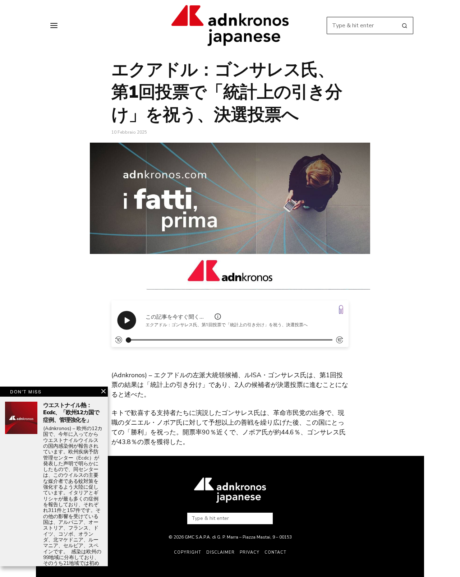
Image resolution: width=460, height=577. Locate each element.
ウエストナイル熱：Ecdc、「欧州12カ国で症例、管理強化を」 (71, 413)
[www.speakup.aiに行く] (341, 309)
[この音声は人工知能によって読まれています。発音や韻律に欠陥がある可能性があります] (218, 316)
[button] (404, 25)
